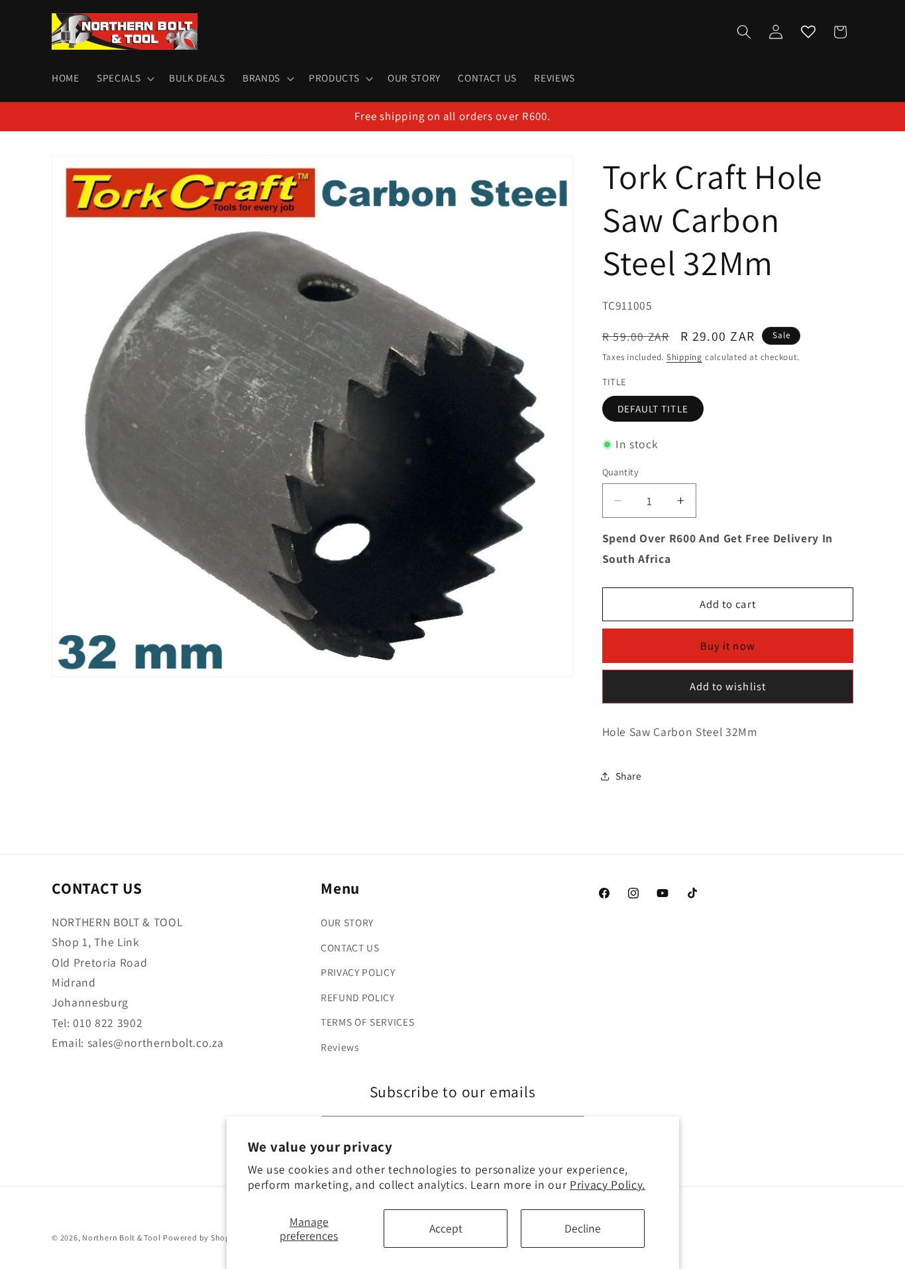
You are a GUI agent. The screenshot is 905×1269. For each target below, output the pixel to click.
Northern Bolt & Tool (121, 1237)
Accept (445, 1228)
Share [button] (628, 776)
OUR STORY (347, 922)
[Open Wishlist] (808, 32)
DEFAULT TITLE (652, 408)
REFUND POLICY (358, 997)
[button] (124, 78)
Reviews (340, 1047)
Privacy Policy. (607, 1184)
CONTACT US (350, 947)
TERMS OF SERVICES (367, 1022)
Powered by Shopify (201, 1237)
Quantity (620, 471)
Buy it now (727, 645)
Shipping (684, 357)
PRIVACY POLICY (358, 972)
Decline (582, 1228)
